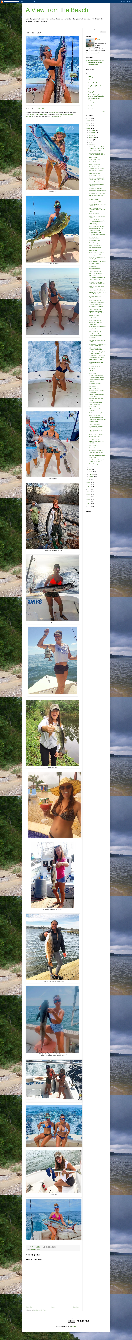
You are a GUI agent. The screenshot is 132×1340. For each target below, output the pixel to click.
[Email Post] (43, 1246)
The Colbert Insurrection (95, 273)
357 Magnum (91, 77)
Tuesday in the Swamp (95, 248)
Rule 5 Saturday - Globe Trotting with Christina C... (97, 348)
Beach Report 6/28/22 (95, 175)
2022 (89, 128)
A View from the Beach (57, 10)
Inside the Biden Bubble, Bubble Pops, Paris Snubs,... (97, 312)
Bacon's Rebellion (93, 83)
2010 (89, 506)
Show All (104, 111)
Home (53, 1307)
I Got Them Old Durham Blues (97, 455)
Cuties (32, 1249)
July (90, 142)
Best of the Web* (54, 112)
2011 (89, 504)
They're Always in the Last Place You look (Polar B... (96, 229)
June (90, 145)
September (92, 137)
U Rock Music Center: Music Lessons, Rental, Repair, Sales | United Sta (96, 62)
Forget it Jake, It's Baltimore (96, 252)
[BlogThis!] (49, 1247)
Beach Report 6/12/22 (95, 331)
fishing (38, 1249)
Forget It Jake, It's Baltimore (96, 434)
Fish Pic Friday (93, 224)
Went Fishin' (92, 318)
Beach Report (92, 373)
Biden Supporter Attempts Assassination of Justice (96, 376)
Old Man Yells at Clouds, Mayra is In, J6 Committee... (97, 293)
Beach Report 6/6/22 (94, 406)
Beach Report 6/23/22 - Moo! (97, 226)
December (92, 130)
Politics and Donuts (94, 439)
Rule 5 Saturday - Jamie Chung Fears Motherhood (97, 276)
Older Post (76, 1307)
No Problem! (92, 162)
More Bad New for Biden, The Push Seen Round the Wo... (97, 178)
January (91, 476)
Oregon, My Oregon (94, 164)
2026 (89, 118)
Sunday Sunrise (93, 199)
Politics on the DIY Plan (95, 188)
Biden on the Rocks (94, 240)
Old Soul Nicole (42, 109)
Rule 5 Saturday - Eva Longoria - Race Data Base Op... (97, 209)
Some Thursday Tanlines (96, 453)
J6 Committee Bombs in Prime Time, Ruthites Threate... (97, 344)
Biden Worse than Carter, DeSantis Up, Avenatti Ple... (97, 283)
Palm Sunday (92, 266)
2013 (89, 499)
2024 (89, 123)
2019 (89, 484)
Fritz (98, 39)
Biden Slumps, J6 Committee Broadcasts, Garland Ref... (97, 356)
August (91, 140)
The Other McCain (56, 116)
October (91, 135)
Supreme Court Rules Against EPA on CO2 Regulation (97, 147)
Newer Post (29, 1307)
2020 (89, 482)
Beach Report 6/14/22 (95, 309)
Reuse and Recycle (94, 173)
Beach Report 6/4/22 (94, 424)
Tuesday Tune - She (94, 182)
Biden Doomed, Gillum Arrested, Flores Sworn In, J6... (97, 234)
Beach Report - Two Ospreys (97, 290)
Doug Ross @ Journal (94, 86)
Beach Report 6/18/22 (95, 271)
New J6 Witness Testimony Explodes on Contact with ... (97, 167)
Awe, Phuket (92, 329)
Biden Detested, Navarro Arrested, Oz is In (96, 427)
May (90, 467)
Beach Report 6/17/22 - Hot (96, 280)
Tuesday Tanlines (94, 315)
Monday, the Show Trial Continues (95, 323)
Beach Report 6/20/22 (95, 255)
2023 (89, 125)
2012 (89, 501)
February (91, 474)
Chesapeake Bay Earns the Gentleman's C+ (96, 391)
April (90, 469)
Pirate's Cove (92, 106)
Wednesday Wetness (95, 383)
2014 (89, 496)
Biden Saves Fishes (94, 366)
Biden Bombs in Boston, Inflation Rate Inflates (95, 334)
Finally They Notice (94, 213)
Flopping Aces (92, 92)
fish (35, 1249)
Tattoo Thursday (93, 157)
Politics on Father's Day (95, 263)
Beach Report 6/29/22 (95, 159)
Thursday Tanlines (94, 238)
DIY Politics (92, 368)
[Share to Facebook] (53, 1247)
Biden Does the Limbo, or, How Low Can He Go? (97, 460)
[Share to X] (51, 1247)
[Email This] (47, 1247)
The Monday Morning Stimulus (97, 190)
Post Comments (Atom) (39, 1310)
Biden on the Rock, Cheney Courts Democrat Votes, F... (97, 220)
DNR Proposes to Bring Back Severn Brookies (97, 352)
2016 (89, 492)
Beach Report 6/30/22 (95, 151)
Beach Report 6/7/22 (94, 388)
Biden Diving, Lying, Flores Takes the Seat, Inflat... (96, 303)
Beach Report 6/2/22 (94, 445)
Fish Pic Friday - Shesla (95, 359)
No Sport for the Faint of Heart (97, 193)
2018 (89, 487)
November (92, 132)
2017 (89, 489)
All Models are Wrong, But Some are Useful (96, 403)
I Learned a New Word (95, 268)
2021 (89, 479)
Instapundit (91, 103)
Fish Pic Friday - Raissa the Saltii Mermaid (96, 442)
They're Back (92, 386)
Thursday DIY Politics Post (96, 450)
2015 (89, 494)
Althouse (90, 80)
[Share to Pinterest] (55, 1247)
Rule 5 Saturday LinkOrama (38, 114)
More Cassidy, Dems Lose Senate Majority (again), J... (97, 153)
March (91, 472)
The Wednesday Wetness (96, 171)
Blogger (73, 1326)
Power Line (91, 109)
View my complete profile (93, 53)
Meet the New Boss (94, 436)
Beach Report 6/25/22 (95, 202)
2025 (89, 121)
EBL (89, 89)
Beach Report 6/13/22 (95, 320)
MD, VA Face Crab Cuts (95, 245)
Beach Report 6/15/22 (95, 300)
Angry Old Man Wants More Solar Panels (96, 395)
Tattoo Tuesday (93, 250)
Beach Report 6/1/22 (94, 457)
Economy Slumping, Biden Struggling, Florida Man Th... (97, 418)
